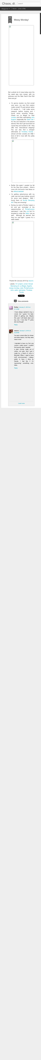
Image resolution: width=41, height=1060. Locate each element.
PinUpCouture (29, 209)
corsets (13, 117)
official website (18, 191)
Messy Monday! (21, 19)
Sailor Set (29, 119)
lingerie (29, 286)
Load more (21, 403)
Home (15, 9)
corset (26, 284)
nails (21, 288)
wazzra (31, 281)
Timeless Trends (27, 132)
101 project (19, 284)
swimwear (22, 290)
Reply (16, 325)
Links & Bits (22, 9)
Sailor (27, 213)
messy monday (14, 288)
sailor (16, 290)
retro (12, 290)
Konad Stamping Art (22, 201)
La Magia (23, 286)
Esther (16, 307)
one (27, 211)
